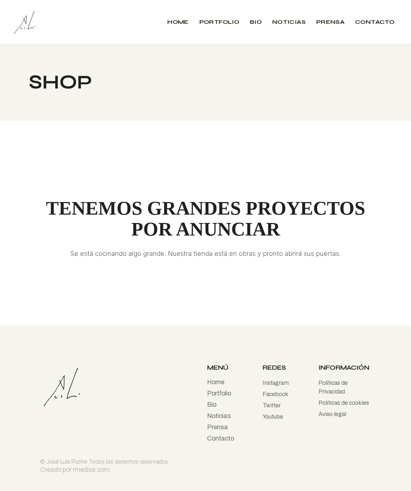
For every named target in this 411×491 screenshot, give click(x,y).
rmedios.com (91, 469)
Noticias (219, 415)
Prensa (217, 427)
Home (215, 381)
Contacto (220, 438)
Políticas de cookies (344, 403)
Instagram (276, 383)
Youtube (273, 416)
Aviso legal (332, 414)
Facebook (275, 394)
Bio (211, 404)
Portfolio (219, 393)
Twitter (272, 405)
